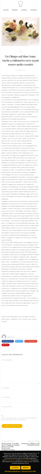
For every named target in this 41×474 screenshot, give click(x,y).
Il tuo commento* (7, 360)
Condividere (8, 341)
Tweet (20, 341)
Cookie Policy (11, 460)
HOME (20, 6)
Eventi (34, 10)
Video (24, 10)
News (15, 10)
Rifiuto (26, 468)
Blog (6, 10)
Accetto (15, 468)
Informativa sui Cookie (29, 471)
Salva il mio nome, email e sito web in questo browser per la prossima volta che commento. (19, 418)
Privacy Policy (26, 460)
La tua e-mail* (6, 397)
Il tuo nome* (6, 388)
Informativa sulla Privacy (13, 471)
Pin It (6, 344)
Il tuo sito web (6, 406)
